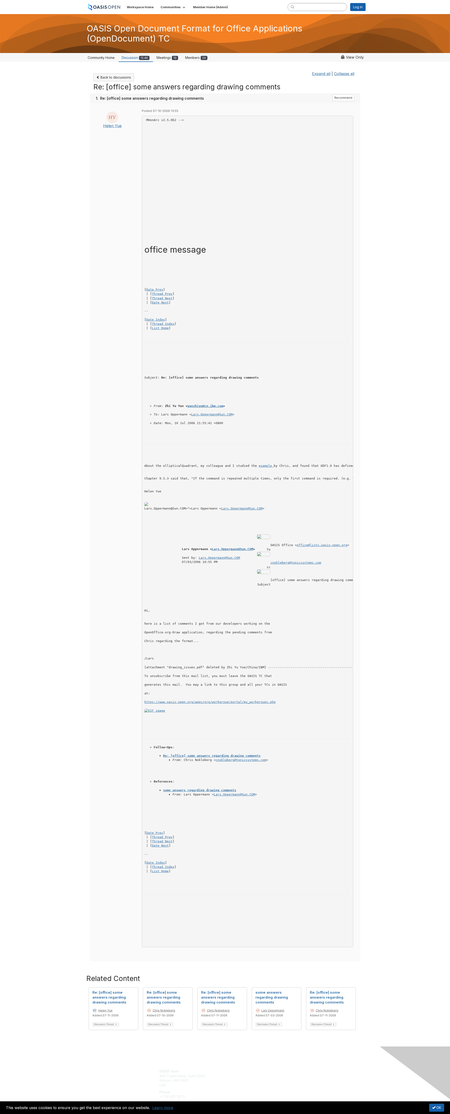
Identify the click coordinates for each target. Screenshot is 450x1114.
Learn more (162, 1107)
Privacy (300, 1076)
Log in (358, 7)
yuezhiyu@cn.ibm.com (205, 406)
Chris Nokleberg (164, 1010)
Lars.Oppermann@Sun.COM (211, 414)
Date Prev (154, 289)
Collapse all (344, 73)
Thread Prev (162, 294)
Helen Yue (112, 125)
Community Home (101, 58)
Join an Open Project (243, 1078)
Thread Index (163, 324)
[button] (173, 7)
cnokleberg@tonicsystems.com (295, 562)
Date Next (160, 302)
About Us (302, 1071)
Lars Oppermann (272, 1010)
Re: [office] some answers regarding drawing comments (212, 755)
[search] (292, 7)
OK (438, 1108)
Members (195, 58)
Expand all (321, 73)
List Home (160, 328)
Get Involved (237, 1071)
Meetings (166, 58)
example (266, 466)
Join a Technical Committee (248, 1085)
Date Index (155, 319)
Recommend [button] (343, 97)
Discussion (135, 58)
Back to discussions (115, 77)
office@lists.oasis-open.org (322, 545)
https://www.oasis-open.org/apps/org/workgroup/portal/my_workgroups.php (210, 702)
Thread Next (162, 298)
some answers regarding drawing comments (199, 790)
